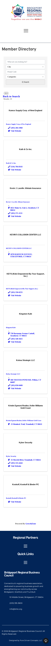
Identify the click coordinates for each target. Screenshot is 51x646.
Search (26, 82)
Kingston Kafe (11, 327)
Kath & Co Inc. (11, 163)
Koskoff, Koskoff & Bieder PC (16, 498)
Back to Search (11, 96)
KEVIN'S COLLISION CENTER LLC (19, 248)
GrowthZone (31, 524)
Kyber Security (11, 456)
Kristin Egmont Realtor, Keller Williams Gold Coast (23, 420)
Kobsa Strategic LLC (13, 374)
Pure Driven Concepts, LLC (31, 640)
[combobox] (25, 67)
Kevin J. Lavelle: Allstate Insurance (18, 202)
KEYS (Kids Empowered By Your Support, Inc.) (22, 289)
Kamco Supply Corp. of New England (18, 124)
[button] (26, 30)
